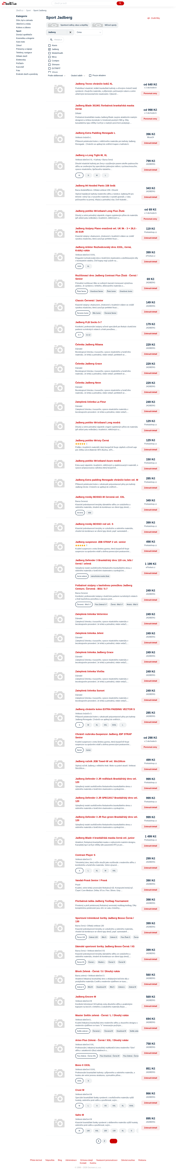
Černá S (111, 962)
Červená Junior (83, 313)
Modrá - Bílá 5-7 (133, 604)
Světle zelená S (136, 1031)
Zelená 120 (93, 937)
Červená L (97, 1031)
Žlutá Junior (111, 291)
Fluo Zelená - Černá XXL (86, 1056)
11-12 (88, 335)
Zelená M (132, 987)
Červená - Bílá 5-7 (84, 604)
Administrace (71, 1160)
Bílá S (104, 937)
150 (105, 1131)
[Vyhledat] (120, 3)
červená (80, 513)
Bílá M (90, 987)
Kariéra (93, 1163)
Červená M (108, 1031)
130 (114, 1131)
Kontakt (83, 1163)
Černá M (122, 962)
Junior (88, 750)
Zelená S (113, 937)
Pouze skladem (99, 75)
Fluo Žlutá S (125, 937)
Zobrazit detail (150, 143)
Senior (79, 750)
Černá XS (80, 962)
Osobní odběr (76, 76)
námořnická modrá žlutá (100, 576)
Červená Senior (110, 313)
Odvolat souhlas (128, 1160)
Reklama (142, 1160)
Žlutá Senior (81, 291)
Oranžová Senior (96, 291)
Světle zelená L (83, 1031)
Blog (60, 1160)
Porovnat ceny (150, 93)
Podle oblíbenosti (55, 76)
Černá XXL (138, 937)
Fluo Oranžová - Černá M (109, 1056)
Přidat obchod (36, 1160)
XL (79, 175)
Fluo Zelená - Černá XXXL (133, 1056)
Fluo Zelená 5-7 (101, 604)
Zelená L (121, 987)
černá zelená (82, 576)
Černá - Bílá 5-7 (117, 604)
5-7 (79, 335)
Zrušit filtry (155, 18)
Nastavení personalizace (106, 1160)
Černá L (91, 962)
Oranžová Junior (126, 291)
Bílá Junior (97, 313)
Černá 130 (81, 937)
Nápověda (49, 1160)
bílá (89, 513)
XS (105, 1106)
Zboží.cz (19, 10)
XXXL (79, 266)
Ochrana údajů (86, 1160)
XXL (105, 725)
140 (88, 1131)
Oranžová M (101, 987)
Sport (28, 10)
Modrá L (101, 962)
